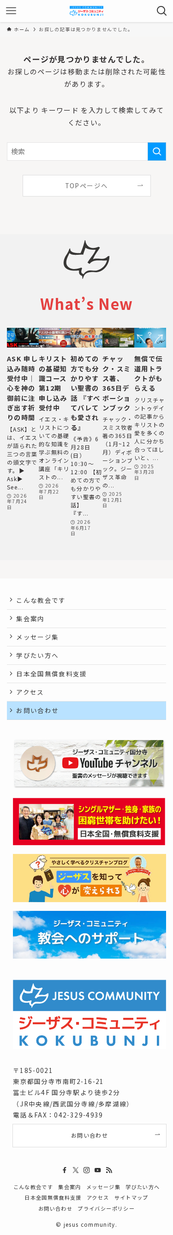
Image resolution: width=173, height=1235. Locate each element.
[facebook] (64, 1170)
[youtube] (98, 1170)
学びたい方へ (37, 655)
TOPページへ (86, 185)
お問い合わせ (37, 710)
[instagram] (87, 1170)
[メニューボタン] (11, 11)
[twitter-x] (76, 1170)
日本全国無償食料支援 (51, 673)
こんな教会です (41, 600)
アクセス (30, 691)
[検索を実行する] (157, 151)
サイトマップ (131, 1197)
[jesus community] (86, 11)
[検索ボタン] (162, 11)
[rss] (109, 1170)
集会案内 (30, 618)
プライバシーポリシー (106, 1208)
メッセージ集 (37, 636)
